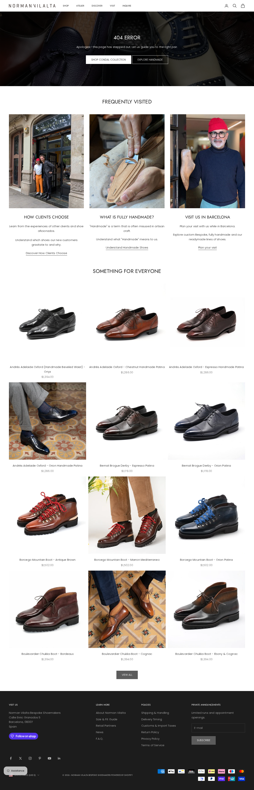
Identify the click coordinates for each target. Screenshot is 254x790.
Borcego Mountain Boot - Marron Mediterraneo (127, 560)
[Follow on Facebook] (11, 758)
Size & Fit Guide (106, 719)
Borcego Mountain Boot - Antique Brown (48, 560)
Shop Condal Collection (108, 60)
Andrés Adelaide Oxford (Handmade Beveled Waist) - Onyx (47, 369)
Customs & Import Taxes (158, 726)
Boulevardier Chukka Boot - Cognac (127, 654)
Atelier (80, 5)
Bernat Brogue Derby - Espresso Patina (127, 466)
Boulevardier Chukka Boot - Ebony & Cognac (206, 654)
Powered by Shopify (122, 775)
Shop (66, 5)
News (100, 732)
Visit (112, 5)
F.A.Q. (99, 739)
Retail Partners (106, 726)
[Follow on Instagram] (30, 758)
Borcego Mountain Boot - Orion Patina (206, 560)
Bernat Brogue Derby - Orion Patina (206, 466)
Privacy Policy (150, 739)
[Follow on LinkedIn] (59, 758)
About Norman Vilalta (111, 713)
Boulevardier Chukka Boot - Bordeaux (48, 654)
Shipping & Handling (155, 713)
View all (127, 675)
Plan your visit (207, 247)
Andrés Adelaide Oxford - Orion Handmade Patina (47, 466)
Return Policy (150, 732)
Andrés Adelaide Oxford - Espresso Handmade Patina (206, 367)
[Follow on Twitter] (20, 758)
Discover (97, 5)
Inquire (127, 5)
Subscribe (203, 740)
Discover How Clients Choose (46, 253)
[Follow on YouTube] (49, 758)
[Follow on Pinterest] (40, 758)
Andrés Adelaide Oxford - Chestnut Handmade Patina (127, 367)
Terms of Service (152, 745)
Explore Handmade (150, 60)
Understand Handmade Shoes (127, 247)
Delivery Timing (151, 719)
